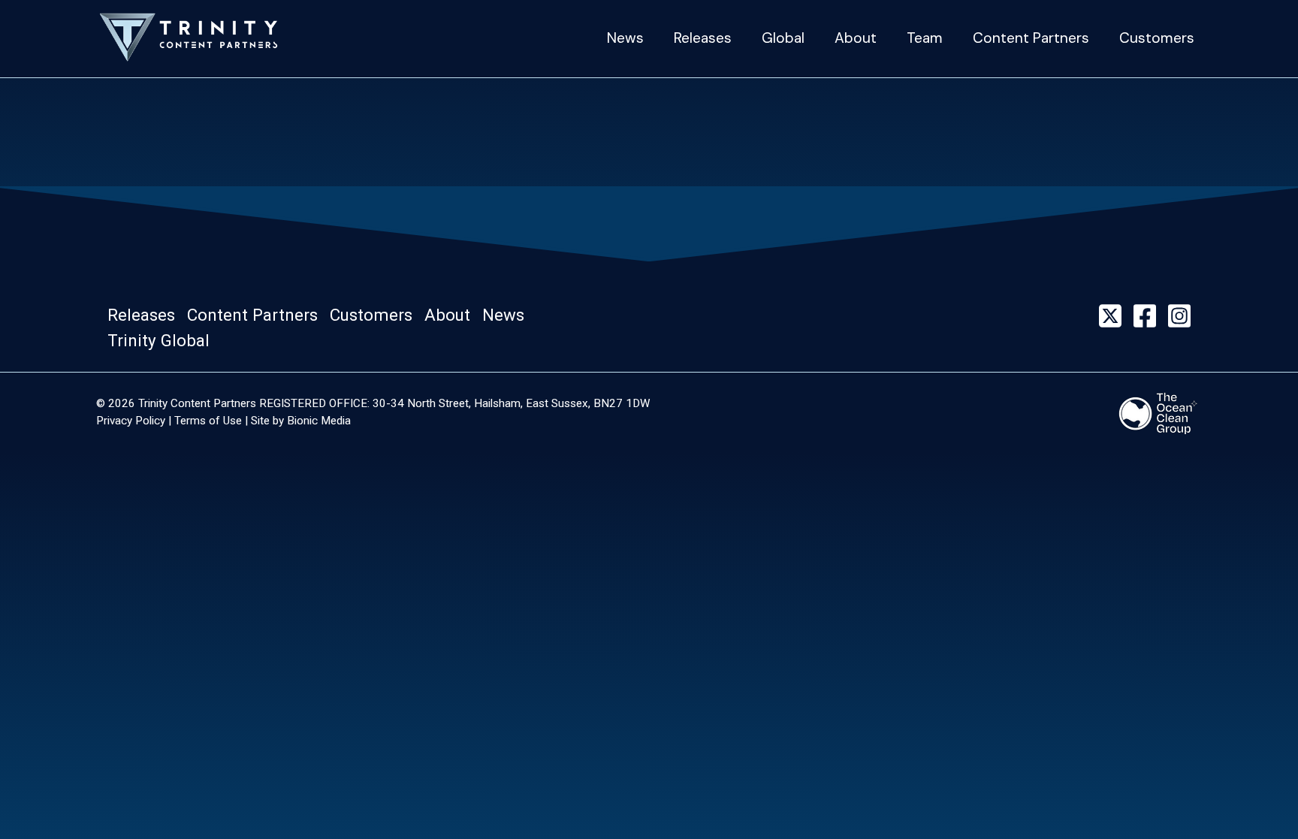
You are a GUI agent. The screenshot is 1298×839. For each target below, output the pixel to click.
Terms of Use (208, 420)
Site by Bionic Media (301, 420)
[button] (145, 315)
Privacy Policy (130, 420)
